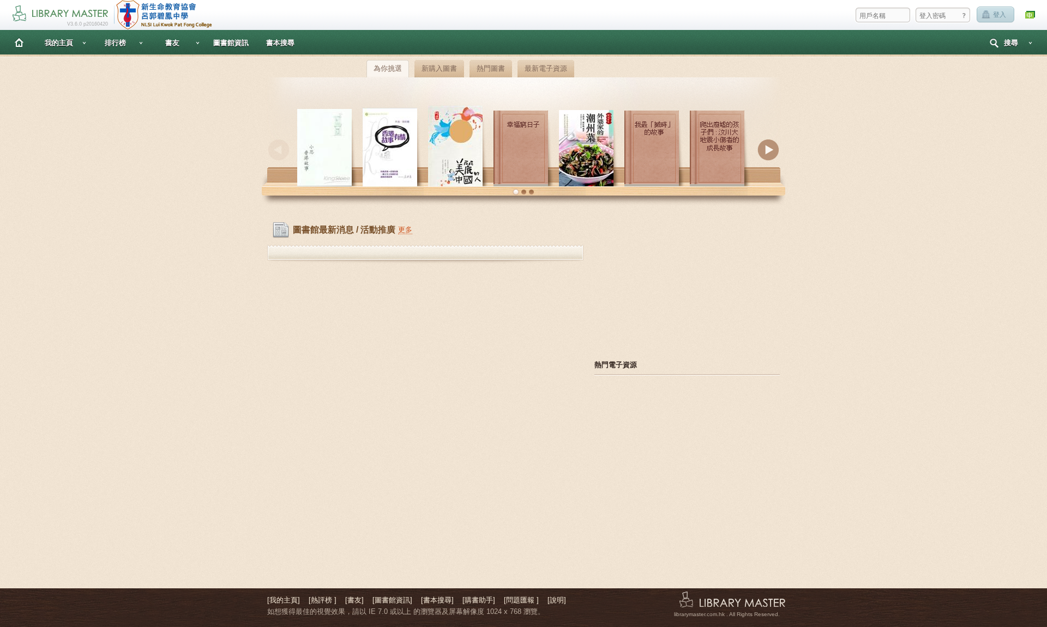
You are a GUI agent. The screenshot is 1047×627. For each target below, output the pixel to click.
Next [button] (768, 150)
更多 (405, 230)
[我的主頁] (283, 600)
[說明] (556, 600)
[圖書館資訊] (392, 600)
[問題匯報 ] (521, 600)
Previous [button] (279, 150)
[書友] (354, 600)
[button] (516, 192)
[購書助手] (478, 600)
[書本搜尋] (437, 600)
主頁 (19, 42)
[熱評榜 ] (322, 600)
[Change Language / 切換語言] (1030, 15)
